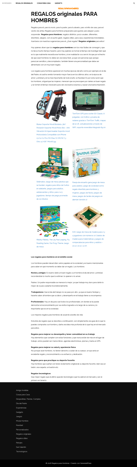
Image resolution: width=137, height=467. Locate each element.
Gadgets (58, 3)
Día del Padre (21, 403)
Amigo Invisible (22, 390)
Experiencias (21, 408)
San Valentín (21, 447)
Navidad (19, 425)
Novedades (6, 3)
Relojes (19, 443)
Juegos (19, 416)
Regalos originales (23, 434)
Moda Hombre (22, 421)
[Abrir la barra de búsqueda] (134, 3)
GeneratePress (85, 463)
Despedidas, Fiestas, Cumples (28, 399)
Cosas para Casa (44, 3)
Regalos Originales (24, 3)
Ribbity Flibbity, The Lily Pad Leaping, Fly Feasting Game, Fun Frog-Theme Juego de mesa (53, 243)
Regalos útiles (22, 438)
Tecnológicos (21, 451)
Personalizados (22, 430)
